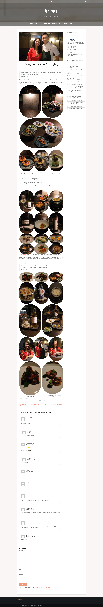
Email (20, 569)
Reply (60, 425)
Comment (21, 550)
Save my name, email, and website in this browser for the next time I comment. (35, 579)
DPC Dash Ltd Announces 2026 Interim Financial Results (74, 55)
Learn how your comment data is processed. (42, 587)
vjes (27, 535)
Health (40, 24)
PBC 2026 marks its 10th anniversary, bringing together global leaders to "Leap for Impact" (75, 50)
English (70, 32)
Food (36, 24)
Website (21, 574)
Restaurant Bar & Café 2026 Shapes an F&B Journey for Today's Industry (75, 65)
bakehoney (28, 508)
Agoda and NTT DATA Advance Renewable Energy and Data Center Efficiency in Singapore (75, 104)
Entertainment (47, 24)
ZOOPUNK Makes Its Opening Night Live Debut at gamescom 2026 (74, 109)
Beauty (60, 24)
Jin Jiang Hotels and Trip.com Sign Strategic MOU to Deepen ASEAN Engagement (75, 82)
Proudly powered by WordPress (23, 605)
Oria (34, 605)
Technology (54, 24)
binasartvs (28, 494)
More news (69, 112)
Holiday (31, 24)
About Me (71, 24)
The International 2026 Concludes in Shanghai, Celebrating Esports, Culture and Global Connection (75, 60)
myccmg (27, 521)
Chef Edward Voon (22, 254)
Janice (44, 66)
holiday (44, 400)
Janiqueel (51, 11)
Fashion (65, 24)
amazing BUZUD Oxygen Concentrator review (53, 404)
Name (20, 563)
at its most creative (48, 83)
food (42, 400)
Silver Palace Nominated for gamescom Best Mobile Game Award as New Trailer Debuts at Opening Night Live (75, 77)
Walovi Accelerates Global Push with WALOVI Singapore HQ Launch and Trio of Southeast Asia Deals (75, 71)
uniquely (50, 259)
